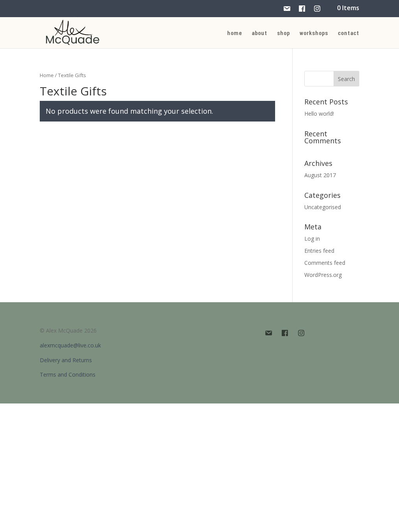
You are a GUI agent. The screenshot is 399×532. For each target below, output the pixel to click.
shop (283, 33)
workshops (314, 33)
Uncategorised (322, 207)
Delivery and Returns (66, 360)
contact (348, 33)
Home (47, 75)
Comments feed (324, 262)
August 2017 (320, 175)
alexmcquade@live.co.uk (70, 345)
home (234, 33)
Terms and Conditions (67, 374)
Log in (312, 238)
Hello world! (319, 113)
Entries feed (319, 250)
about (259, 33)
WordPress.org (323, 274)
